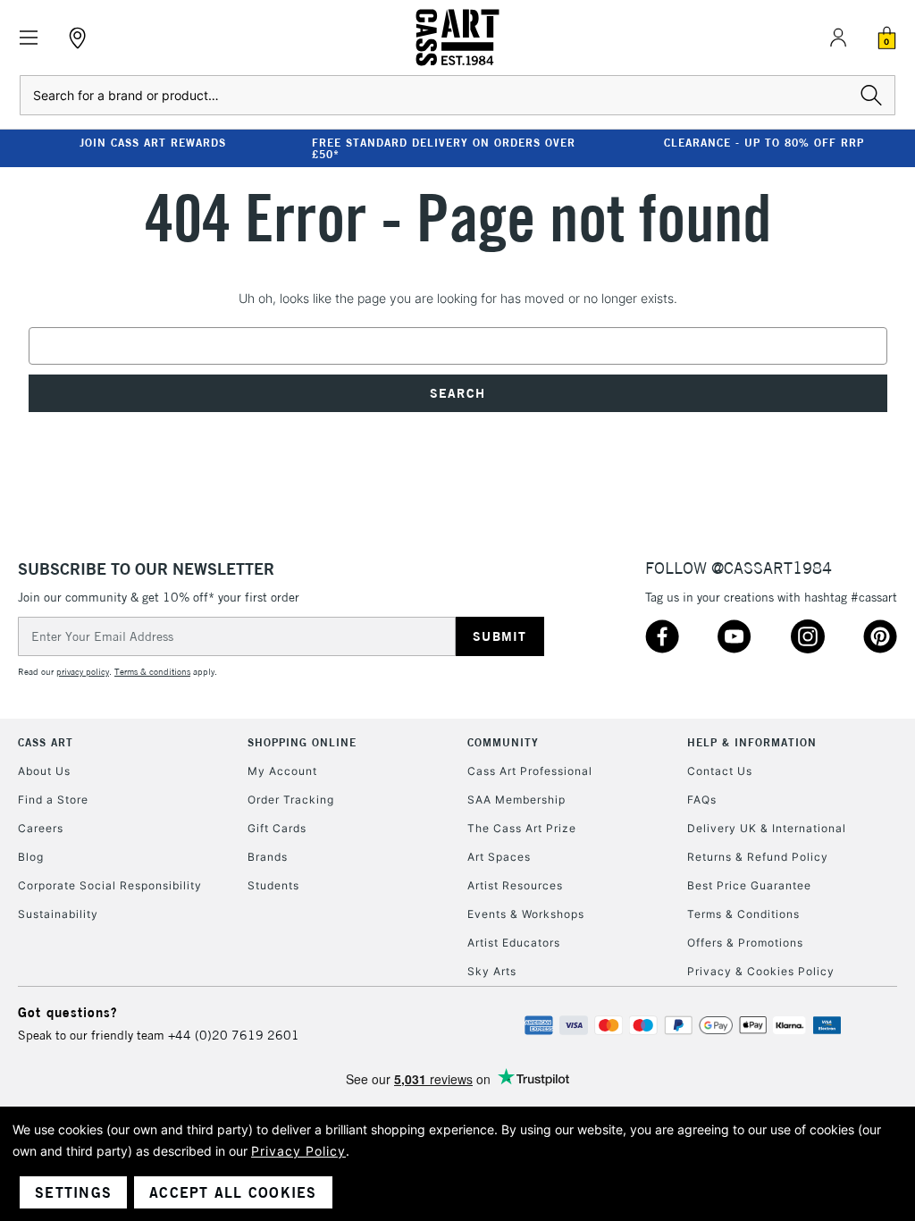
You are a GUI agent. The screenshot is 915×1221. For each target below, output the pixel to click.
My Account (282, 771)
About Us (44, 771)
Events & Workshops (525, 914)
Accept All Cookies (233, 1192)
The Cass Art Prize (521, 828)
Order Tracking (291, 799)
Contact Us (719, 771)
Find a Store (53, 799)
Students (273, 885)
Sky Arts (491, 971)
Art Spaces (499, 856)
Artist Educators (513, 942)
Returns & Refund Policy (757, 856)
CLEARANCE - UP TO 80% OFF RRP (764, 142)
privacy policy (82, 672)
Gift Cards (277, 828)
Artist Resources (515, 885)
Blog (31, 856)
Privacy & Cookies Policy (761, 971)
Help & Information (752, 742)
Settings (73, 1192)
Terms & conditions (152, 672)
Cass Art (45, 742)
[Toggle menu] (29, 38)
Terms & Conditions (743, 914)
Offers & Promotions (745, 942)
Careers (40, 828)
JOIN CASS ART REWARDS (153, 142)
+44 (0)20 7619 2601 (233, 1035)
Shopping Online (302, 742)
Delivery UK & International (766, 828)
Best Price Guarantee (749, 885)
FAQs (702, 799)
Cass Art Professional (529, 771)
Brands (268, 856)
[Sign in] (838, 37)
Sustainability (58, 914)
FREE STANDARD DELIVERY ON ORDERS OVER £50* (443, 148)
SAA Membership (516, 799)
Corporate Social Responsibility (110, 885)
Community (503, 742)
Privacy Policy (298, 1150)
